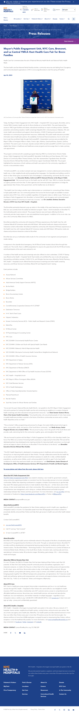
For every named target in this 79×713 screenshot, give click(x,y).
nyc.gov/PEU (60, 492)
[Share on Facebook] (11, 633)
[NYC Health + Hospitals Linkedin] (69, 710)
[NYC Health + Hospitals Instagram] (64, 710)
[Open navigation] (73, 19)
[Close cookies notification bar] (73, 2)
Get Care (26, 19)
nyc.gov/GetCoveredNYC (14, 525)
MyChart (6, 686)
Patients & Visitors (37, 19)
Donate (55, 19)
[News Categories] (74, 41)
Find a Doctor (27, 682)
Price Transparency (10, 690)
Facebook (18, 622)
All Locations (17, 19)
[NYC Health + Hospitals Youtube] (73, 710)
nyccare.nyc (55, 598)
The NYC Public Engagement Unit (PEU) (16, 478)
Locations (25, 686)
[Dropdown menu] (21, 18)
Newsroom (44, 690)
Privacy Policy (34, 709)
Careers (61, 19)
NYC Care (62, 686)
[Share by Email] (20, 633)
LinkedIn (39, 622)
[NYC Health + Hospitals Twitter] (59, 710)
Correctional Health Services (47, 695)
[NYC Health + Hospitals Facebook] (55, 710)
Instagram (30, 622)
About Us (47, 19)
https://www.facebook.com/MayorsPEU (33, 494)
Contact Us (62, 694)
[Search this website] (68, 19)
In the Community (65, 690)
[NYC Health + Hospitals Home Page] (8, 10)
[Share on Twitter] (15, 633)
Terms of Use (41, 709)
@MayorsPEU (57, 494)
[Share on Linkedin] (25, 633)
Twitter (24, 622)
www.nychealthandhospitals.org (58, 619)
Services (25, 694)
